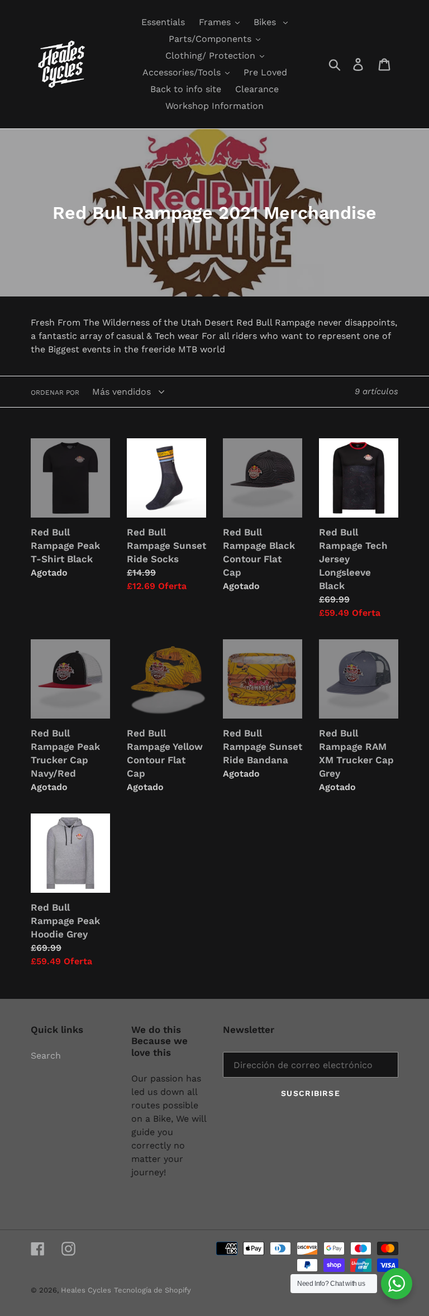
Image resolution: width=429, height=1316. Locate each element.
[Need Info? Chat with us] (396, 1283)
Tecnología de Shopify (152, 1290)
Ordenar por (55, 392)
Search (46, 1055)
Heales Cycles (86, 1290)
